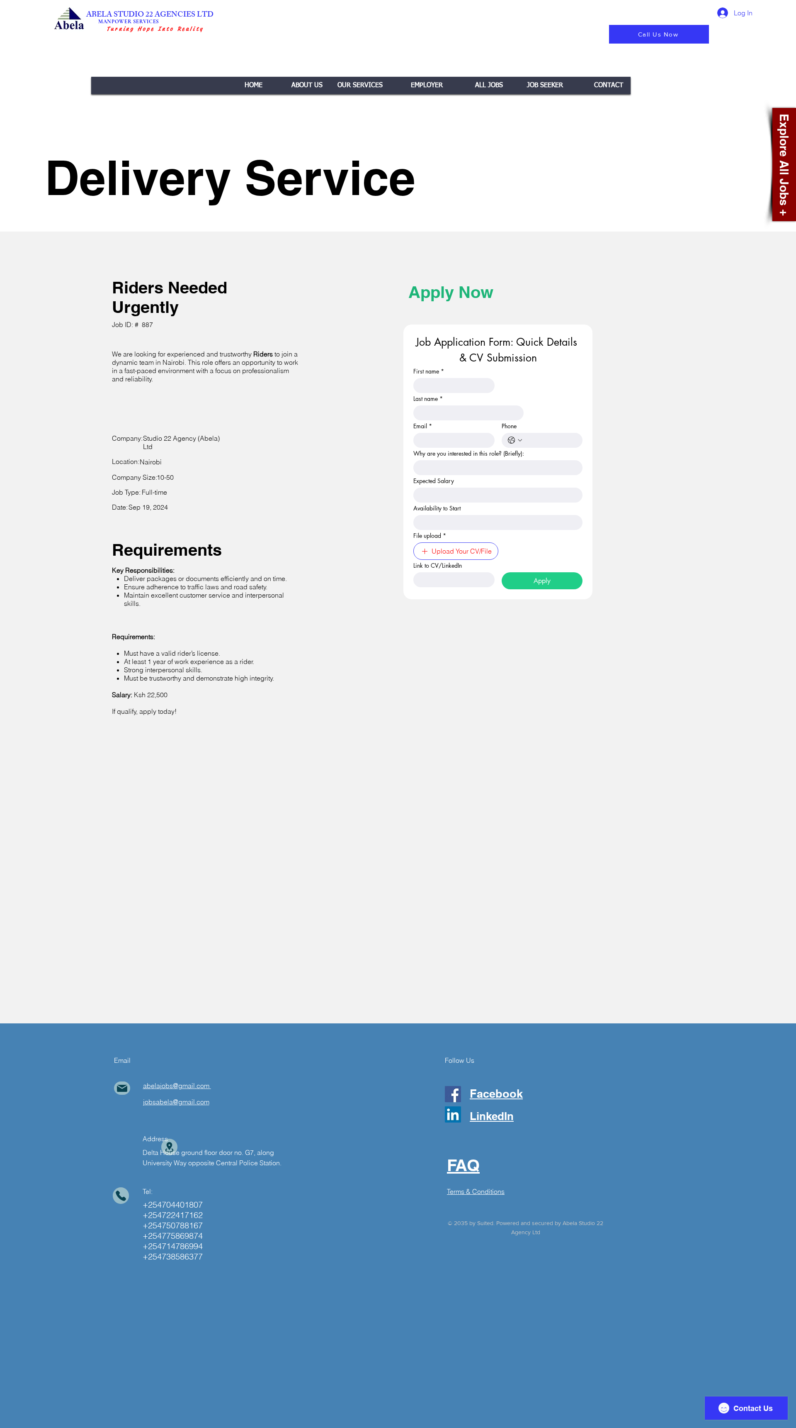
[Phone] (121, 1195)
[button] (360, 85)
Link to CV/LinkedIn (437, 565)
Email (422, 426)
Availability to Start (437, 508)
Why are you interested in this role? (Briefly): (468, 453)
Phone (509, 426)
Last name (428, 398)
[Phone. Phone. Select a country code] (515, 440)
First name (428, 371)
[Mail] (122, 1088)
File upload (429, 535)
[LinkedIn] (453, 1114)
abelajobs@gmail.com (176, 1085)
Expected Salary (433, 480)
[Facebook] (453, 1094)
